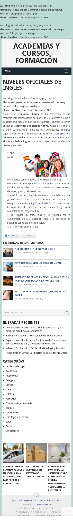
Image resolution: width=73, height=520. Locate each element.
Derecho (10, 389)
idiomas (10, 407)
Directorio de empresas (31, 512)
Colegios (10, 380)
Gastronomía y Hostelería (19, 403)
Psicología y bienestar (17, 417)
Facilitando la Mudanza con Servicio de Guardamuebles (34, 335)
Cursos (9, 384)
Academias (11, 371)
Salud (9, 421)
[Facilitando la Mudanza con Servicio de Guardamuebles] (36, 453)
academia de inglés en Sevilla (32, 203)
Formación (11, 398)
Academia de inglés (15, 366)
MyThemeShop (42, 504)
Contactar (46, 508)
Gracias (56, 512)
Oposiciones (12, 412)
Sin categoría (12, 430)
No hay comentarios (24, 253)
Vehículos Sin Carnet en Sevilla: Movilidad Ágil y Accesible (35, 348)
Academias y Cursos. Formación (36, 53)
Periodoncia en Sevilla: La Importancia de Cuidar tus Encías (36, 352)
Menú (8, 71)
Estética (10, 394)
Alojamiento (12, 375)
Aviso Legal (27, 508)
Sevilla (9, 426)
